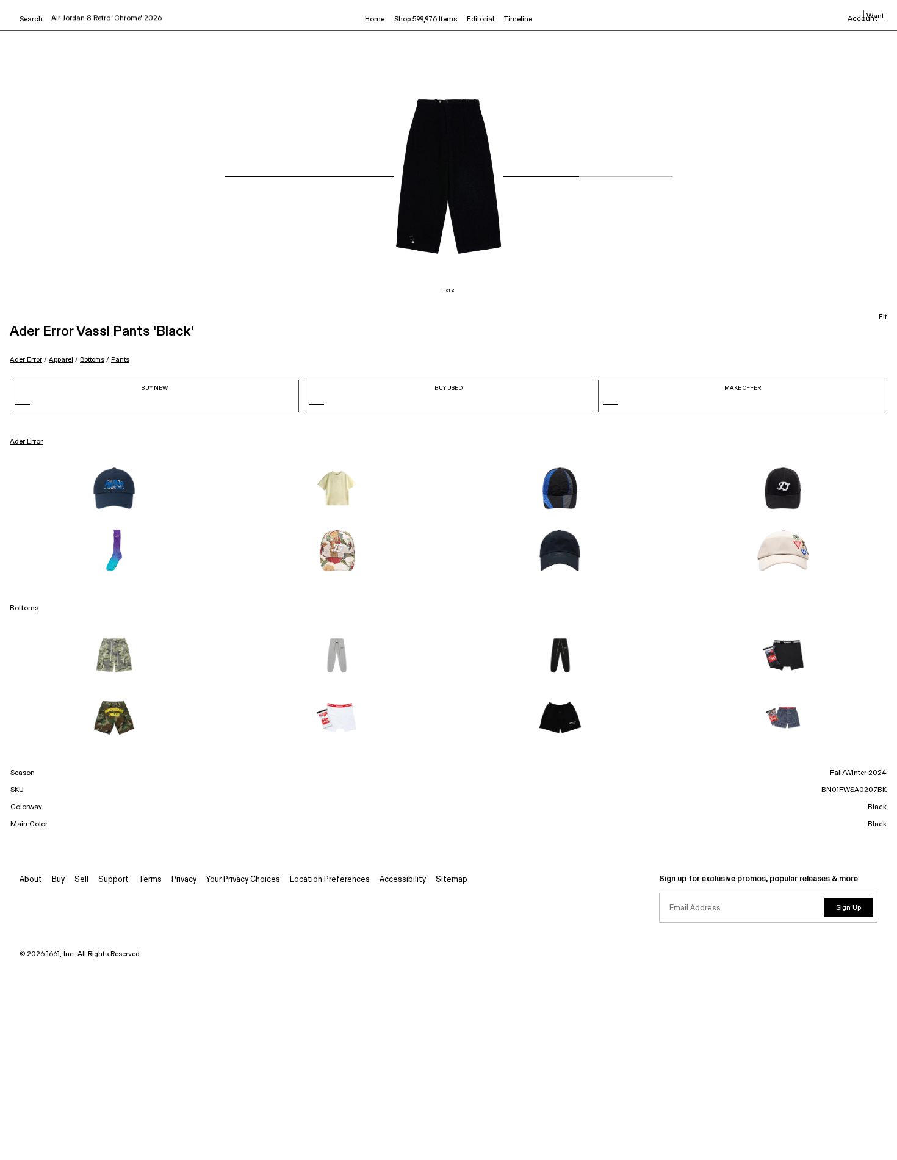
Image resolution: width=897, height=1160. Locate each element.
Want (875, 16)
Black (877, 824)
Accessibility (403, 880)
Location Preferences (330, 880)
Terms (150, 880)
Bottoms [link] (24, 608)
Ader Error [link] (26, 441)
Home (374, 19)
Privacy (183, 880)
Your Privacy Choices (243, 880)
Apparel (61, 359)
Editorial (480, 19)
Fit (883, 317)
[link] (114, 488)
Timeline (518, 19)
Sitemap (451, 880)
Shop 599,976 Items (425, 19)
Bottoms (92, 359)
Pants (120, 359)
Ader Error (26, 359)
